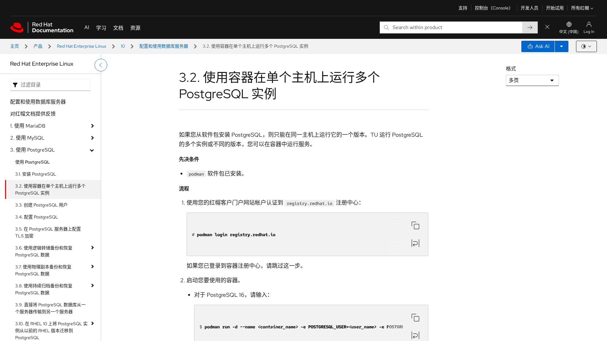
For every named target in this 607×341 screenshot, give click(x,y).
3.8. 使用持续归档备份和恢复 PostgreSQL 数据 (43, 289)
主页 (14, 46)
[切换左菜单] (101, 65)
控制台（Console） (494, 8)
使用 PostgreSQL (32, 162)
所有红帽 (580, 8)
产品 (38, 46)
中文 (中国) (569, 31)
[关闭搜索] (547, 27)
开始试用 (555, 8)
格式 (511, 68)
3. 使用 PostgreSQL (32, 150)
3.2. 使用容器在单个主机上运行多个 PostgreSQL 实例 (50, 189)
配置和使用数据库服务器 (163, 46)
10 (123, 46)
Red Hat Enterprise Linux (81, 46)
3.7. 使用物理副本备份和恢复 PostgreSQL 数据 (43, 270)
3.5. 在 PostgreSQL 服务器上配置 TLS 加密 (48, 232)
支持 (462, 8)
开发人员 (529, 8)
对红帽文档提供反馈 (33, 114)
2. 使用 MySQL (27, 138)
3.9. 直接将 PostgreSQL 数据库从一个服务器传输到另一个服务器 (50, 308)
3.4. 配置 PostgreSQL (36, 217)
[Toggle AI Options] (561, 46)
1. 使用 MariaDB (28, 126)
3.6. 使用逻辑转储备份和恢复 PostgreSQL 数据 (43, 251)
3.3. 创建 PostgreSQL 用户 (41, 205)
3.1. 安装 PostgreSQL (35, 174)
